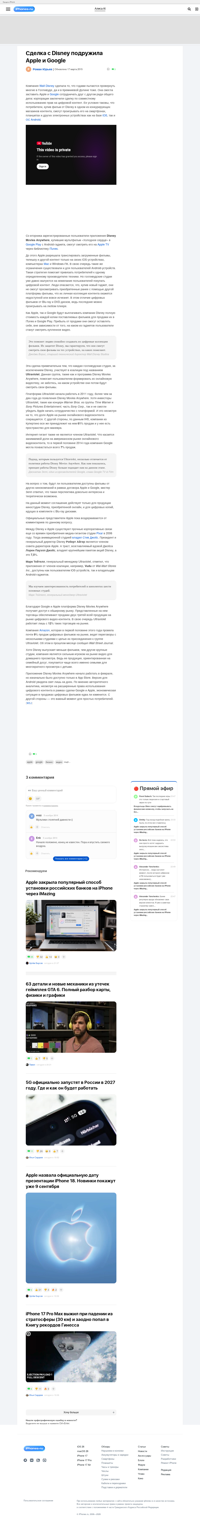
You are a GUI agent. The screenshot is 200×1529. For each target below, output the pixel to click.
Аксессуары (144, 1455)
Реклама (165, 1474)
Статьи (142, 1446)
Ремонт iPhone (168, 1462)
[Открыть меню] (8, 9)
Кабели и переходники (113, 1483)
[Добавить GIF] (38, 799)
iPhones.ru (84, 1514)
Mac (46, 264)
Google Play (33, 244)
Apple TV (103, 244)
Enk (38, 838)
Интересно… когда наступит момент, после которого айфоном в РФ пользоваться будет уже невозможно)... (154, 872)
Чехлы (105, 1471)
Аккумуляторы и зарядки (114, 1454)
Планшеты (107, 1462)
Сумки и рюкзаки (110, 1479)
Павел (32, 1064)
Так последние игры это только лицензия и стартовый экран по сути (154, 799)
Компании (143, 1469)
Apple (29, 761)
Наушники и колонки (112, 1450)
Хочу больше (71, 1412)
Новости (142, 1451)
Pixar (99, 533)
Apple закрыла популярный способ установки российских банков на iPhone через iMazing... (152, 829)
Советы (165, 1446)
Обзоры (105, 1446)
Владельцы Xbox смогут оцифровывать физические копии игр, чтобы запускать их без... (153, 809)
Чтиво (141, 1473)
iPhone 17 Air (84, 1464)
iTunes (54, 248)
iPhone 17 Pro (84, 1460)
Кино (140, 1478)
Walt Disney (46, 86)
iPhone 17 (82, 1455)
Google (54, 94)
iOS (104, 115)
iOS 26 (80, 1446)
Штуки (104, 1475)
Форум (141, 1464)
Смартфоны (107, 1458)
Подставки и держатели (114, 1487)
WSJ (29, 703)
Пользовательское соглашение (38, 1500)
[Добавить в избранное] (108, 69)
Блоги (141, 1460)
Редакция (166, 1469)
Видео (59, 761)
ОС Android (33, 119)
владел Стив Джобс (85, 537)
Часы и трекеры (110, 1466)
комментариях (50, 805)
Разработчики (168, 1458)
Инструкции (167, 1450)
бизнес (49, 761)
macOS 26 (82, 1451)
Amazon (44, 630)
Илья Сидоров (36, 1157)
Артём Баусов (36, 963)
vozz (39, 815)
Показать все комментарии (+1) (71, 858)
